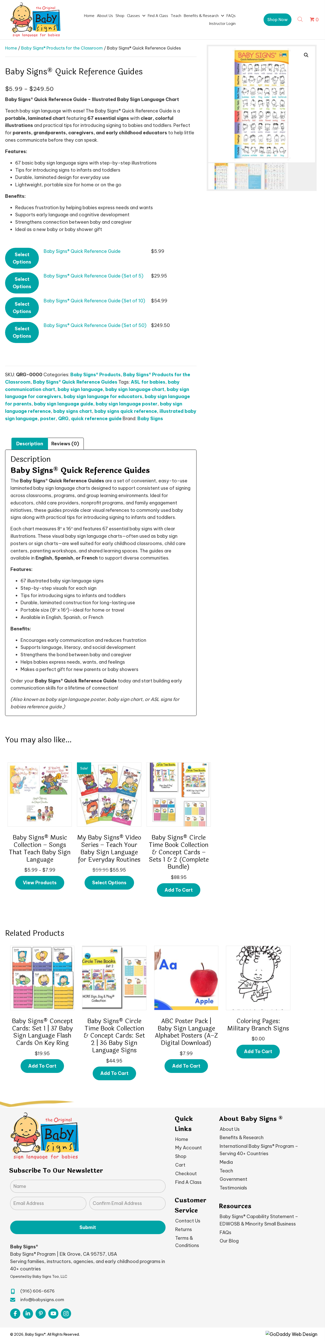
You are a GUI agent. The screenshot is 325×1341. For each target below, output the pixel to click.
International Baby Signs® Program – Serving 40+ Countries (259, 1149)
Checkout (186, 1173)
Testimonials (233, 1188)
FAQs (225, 1232)
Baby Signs (150, 418)
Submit (87, 1227)
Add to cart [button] (179, 890)
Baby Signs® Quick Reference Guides (75, 382)
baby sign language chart (134, 389)
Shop (180, 1156)
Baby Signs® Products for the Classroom (62, 48)
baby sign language (80, 389)
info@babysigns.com (42, 1299)
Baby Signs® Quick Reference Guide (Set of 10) (94, 301)
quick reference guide (96, 418)
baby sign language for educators (103, 396)
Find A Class (188, 1182)
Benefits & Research (242, 1137)
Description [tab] (29, 444)
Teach (226, 1170)
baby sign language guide (63, 404)
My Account (188, 1148)
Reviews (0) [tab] (65, 444)
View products (40, 883)
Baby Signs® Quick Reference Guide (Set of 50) (95, 325)
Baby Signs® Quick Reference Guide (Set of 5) (93, 276)
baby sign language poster (126, 404)
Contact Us (187, 1221)
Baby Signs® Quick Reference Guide (82, 251)
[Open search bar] (300, 18)
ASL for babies (148, 382)
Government (233, 1179)
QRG (63, 418)
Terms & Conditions (187, 1241)
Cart (180, 1165)
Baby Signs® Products (95, 375)
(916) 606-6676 (37, 1291)
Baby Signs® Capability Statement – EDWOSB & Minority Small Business (259, 1220)
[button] (277, 19)
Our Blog (229, 1241)
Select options (22, 258)
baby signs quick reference (125, 411)
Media (226, 1162)
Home (11, 48)
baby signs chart (72, 411)
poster (48, 418)
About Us (230, 1129)
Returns (183, 1229)
